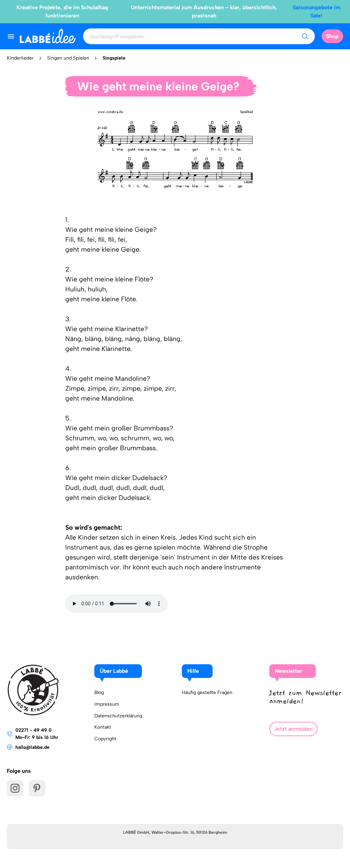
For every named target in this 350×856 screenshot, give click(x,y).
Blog (99, 692)
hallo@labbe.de (32, 747)
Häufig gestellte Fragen (207, 692)
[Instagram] (15, 788)
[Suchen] (305, 36)
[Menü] (11, 36)
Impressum (106, 704)
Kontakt (102, 727)
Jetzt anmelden (293, 729)
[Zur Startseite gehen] (47, 36)
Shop (332, 36)
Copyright (105, 739)
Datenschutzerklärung (118, 716)
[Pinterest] (37, 788)
